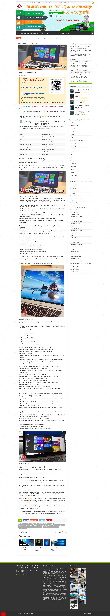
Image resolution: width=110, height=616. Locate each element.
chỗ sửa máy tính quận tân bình (51, 570)
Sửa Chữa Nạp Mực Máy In (77, 242)
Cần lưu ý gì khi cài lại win (48, 151)
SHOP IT (54, 33)
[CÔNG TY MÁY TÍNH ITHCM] (55, 17)
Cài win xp (22, 131)
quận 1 (45, 575)
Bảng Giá (60, 2)
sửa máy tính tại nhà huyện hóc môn (53, 256)
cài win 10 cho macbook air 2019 (28, 523)
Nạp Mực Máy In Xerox (76, 233)
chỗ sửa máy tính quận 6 (49, 568)
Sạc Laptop (73, 240)
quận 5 (64, 575)
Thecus (72, 172)
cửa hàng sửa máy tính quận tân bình (53, 573)
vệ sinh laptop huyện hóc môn (33, 259)
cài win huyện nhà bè (24, 506)
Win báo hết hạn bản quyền (48, 136)
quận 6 (46, 577)
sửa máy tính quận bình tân (61, 586)
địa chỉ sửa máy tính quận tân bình (52, 599)
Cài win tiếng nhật (23, 154)
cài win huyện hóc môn (28, 258)
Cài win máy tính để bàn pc (26, 149)
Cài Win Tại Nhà (25, 43)
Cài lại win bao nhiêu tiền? (48, 149)
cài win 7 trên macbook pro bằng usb (46, 523)
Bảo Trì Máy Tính (75, 188)
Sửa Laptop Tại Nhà (75, 246)
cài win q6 (62, 570)
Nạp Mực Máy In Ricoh (76, 228)
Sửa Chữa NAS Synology (76, 244)
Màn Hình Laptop (75, 214)
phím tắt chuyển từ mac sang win (51, 526)
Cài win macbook (46, 131)
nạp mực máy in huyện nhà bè (38, 506)
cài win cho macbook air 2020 (25, 525)
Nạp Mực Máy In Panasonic (77, 226)
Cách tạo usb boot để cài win (48, 141)
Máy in (42, 33)
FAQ (55, 2)
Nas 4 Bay (73, 146)
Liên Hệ (44, 513)
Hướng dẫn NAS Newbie (63, 33)
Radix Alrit (73, 154)
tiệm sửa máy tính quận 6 (59, 592)
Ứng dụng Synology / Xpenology (78, 260)
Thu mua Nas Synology (76, 256)
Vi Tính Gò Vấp (74, 271)
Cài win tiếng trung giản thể (25, 144)
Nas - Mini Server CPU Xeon (77, 140)
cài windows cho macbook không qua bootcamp (30, 526)
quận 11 (50, 580)
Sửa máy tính (32, 2)
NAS (65, 2)
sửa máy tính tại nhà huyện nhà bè (51, 505)
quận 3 (56, 575)
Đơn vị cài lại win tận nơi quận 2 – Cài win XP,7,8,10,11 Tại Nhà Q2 (58, 549)
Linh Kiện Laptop (74, 212)
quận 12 (56, 579)
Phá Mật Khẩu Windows (26, 532)
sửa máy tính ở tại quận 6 (54, 589)
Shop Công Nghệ (71, 2)
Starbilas (73, 160)
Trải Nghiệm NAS (75, 258)
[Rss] (84, 3)
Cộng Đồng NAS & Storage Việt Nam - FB (34, 88)
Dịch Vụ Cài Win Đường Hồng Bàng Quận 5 (25, 548)
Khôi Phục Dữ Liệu (41, 2)
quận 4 (59, 575)
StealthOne (73, 163)
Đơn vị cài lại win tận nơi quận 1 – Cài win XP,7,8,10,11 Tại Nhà (42, 549)
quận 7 (52, 578)
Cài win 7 (22, 134)
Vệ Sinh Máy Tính (75, 266)
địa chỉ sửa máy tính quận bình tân (59, 598)
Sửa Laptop (35, 33)
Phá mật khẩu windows (47, 134)
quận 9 (63, 578)
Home (20, 43)
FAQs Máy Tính (74, 202)
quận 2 (51, 575)
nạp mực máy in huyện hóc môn (42, 258)
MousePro (73, 134)
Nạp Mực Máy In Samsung (77, 230)
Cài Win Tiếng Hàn (59, 532)
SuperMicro (73, 166)
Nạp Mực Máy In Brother (76, 216)
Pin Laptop (73, 237)
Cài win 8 (22, 136)
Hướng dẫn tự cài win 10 (47, 144)
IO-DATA (73, 128)
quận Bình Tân (51, 582)
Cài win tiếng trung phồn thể (26, 147)
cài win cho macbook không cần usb (42, 525)
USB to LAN (74, 175)
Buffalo (72, 122)
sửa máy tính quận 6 (50, 586)
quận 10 (45, 580)
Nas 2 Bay (73, 143)
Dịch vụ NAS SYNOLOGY (77, 198)
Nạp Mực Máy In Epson (76, 221)
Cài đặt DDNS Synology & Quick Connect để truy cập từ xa (34, 38)
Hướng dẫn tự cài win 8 (47, 139)
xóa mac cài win (22, 528)
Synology (73, 169)
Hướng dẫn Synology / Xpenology (78, 207)
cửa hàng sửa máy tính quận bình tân (60, 572)
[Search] (93, 3)
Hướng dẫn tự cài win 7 (47, 147)
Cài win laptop (23, 151)
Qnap (72, 152)
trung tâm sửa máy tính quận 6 (57, 595)
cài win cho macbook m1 (58, 525)
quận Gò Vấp (61, 582)
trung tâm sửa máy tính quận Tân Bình (53, 597)
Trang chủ (19, 33)
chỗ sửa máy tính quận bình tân (61, 568)
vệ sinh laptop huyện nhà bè (29, 508)
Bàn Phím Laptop (75, 184)
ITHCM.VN (91, 613)
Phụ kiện (73, 149)
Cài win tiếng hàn (46, 154)
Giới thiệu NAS (74, 205)
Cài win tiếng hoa (23, 141)
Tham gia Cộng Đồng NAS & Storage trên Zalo (33, 94)
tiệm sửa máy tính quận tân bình (55, 594)
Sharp (72, 157)
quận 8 (57, 578)
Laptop (72, 131)
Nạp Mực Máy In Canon (76, 219)
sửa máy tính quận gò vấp (50, 587)
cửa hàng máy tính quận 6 (55, 571)
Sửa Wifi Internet (49, 2)
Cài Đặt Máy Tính (75, 191)
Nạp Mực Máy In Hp (75, 223)
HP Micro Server (74, 125)
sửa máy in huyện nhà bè (58, 506)
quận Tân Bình (48, 583)
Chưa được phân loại (76, 195)
